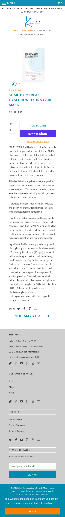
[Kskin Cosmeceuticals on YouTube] (22, 363)
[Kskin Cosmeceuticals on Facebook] (16, 363)
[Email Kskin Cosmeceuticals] (39, 363)
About (11, 387)
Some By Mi (27, 30)
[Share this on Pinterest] (29, 308)
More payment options (38, 141)
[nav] (8, 3)
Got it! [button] (32, 511)
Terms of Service (16, 431)
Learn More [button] (47, 503)
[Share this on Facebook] (23, 308)
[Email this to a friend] (35, 308)
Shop (11, 381)
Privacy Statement (17, 425)
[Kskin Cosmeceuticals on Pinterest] (27, 363)
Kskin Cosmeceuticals (26, 488)
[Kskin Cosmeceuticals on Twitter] (10, 363)
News (11, 392)
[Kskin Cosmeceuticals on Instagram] (33, 363)
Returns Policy (15, 419)
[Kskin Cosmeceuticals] (32, 21)
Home (15, 30)
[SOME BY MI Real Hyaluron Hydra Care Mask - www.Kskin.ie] (32, 65)
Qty (10, 123)
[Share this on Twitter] (18, 308)
